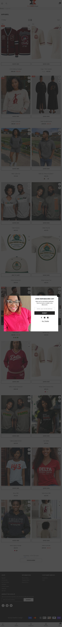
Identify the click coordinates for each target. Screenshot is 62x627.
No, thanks (45, 321)
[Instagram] (44, 317)
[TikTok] (47, 317)
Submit (44, 313)
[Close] (58, 295)
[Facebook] (41, 317)
